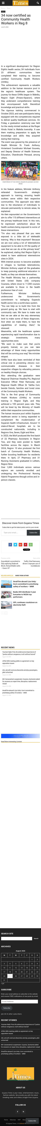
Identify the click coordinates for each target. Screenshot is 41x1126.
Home (6, 1120)
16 (37, 968)
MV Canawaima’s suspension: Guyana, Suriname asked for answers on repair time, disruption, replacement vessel (21, 681)
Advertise (13, 1120)
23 (37, 972)
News (3, 11)
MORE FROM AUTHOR (22, 575)
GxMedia (21, 1123)
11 (10, 968)
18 (10, 972)
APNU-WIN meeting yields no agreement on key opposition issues (18, 662)
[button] (38, 3)
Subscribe (33, 533)
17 (4, 972)
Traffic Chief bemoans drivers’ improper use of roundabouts (31, 563)
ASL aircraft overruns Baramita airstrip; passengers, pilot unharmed (20, 671)
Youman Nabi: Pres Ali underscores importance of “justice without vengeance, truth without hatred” (19, 653)
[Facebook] (17, 1112)
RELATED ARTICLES (7, 575)
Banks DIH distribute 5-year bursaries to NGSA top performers (24, 594)
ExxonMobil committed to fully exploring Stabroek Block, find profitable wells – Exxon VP (10, 564)
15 (32, 968)
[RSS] (23, 1112)
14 (27, 968)
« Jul (2, 983)
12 (16, 968)
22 (32, 972)
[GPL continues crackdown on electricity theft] (6, 605)
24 (4, 976)
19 (16, 972)
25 (10, 976)
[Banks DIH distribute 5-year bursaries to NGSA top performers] (6, 594)
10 (4, 968)
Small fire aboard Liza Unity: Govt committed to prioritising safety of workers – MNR (25, 584)
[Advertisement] (20, 46)
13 (22, 968)
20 (22, 972)
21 (27, 972)
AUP (19, 1120)
